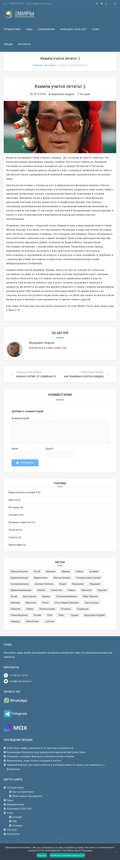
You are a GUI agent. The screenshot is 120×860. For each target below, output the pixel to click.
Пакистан (15, 609)
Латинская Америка (66, 596)
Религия (13, 529)
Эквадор (15, 621)
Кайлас (71, 590)
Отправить (27, 462)
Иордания (95, 584)
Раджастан (83, 609)
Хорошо (42, 855)
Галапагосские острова (88, 577)
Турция (74, 615)
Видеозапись (41, 577)
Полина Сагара (47, 609)
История (50, 65)
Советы (13, 537)
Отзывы (17, 825)
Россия (37, 615)
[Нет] (116, 851)
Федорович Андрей (94, 615)
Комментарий (20, 418)
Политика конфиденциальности (67, 855)
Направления (46, 29)
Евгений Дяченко (20, 584)
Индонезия (78, 584)
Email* (49, 448)
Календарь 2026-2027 (73, 29)
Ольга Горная (92, 602)
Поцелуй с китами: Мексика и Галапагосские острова (40, 756)
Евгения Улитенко (44, 584)
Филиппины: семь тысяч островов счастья (34, 760)
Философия (15, 544)
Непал (45, 602)
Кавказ (41, 590)
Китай (14, 596)
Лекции (8, 44)
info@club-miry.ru (20, 681)
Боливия (93, 571)
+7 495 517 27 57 (19, 675)
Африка (66, 571)
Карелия (102, 590)
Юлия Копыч (32, 621)
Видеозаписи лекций (21, 492)
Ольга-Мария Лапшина (67, 602)
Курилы (46, 596)
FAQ (14, 821)
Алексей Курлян (19, 571)
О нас (95, 29)
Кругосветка (29, 596)
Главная (37, 65)
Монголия (31, 602)
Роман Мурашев (19, 615)
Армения (50, 571)
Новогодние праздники (27, 795)
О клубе (17, 817)
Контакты (24, 44)
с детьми (49, 621)
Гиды (29, 29)
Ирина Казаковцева (21, 590)
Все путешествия (22, 791)
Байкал (79, 571)
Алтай (37, 571)
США (49, 615)
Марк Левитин (90, 596)
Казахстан (56, 590)
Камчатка (86, 590)
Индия (63, 584)
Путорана (66, 609)
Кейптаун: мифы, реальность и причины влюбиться (40, 747)
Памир (30, 609)
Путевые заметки (19, 522)
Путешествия (12, 29)
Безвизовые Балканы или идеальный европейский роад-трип (46, 752)
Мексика (15, 602)
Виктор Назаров (62, 577)
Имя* (15, 448)
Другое (12, 499)
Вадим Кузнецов (19, 577)
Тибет (61, 615)
